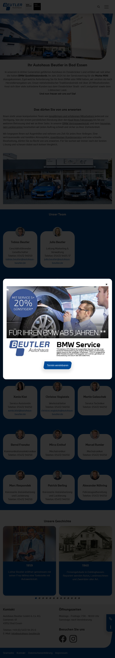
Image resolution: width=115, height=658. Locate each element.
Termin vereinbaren (57, 365)
